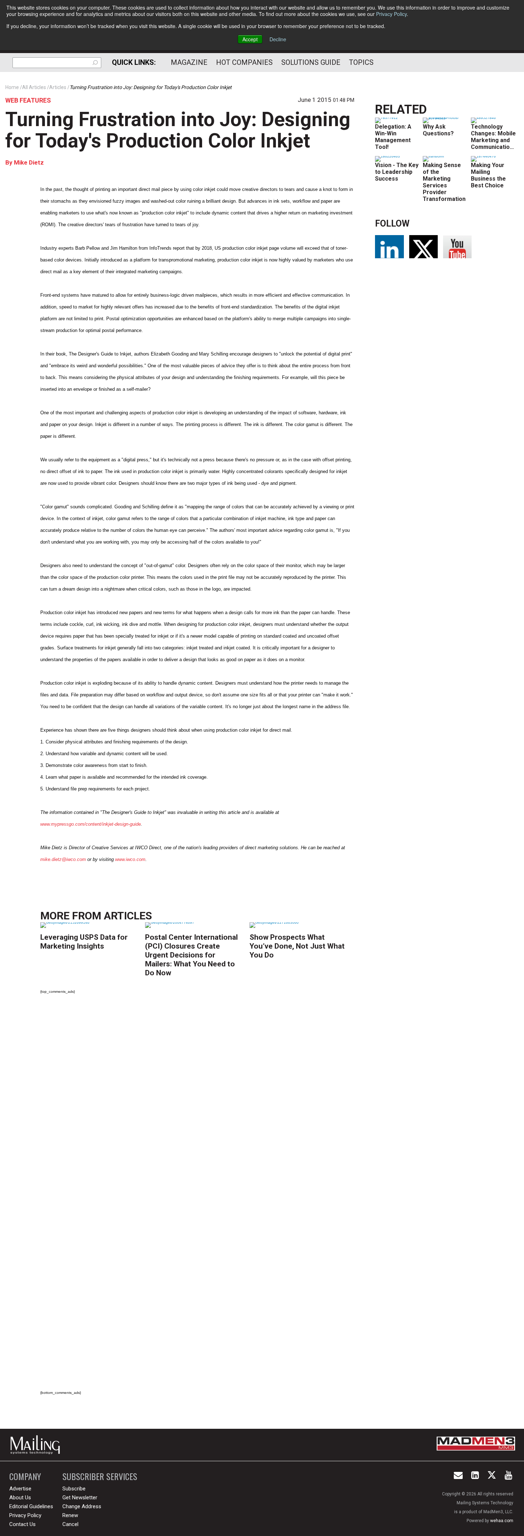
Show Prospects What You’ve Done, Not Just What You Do (297, 946)
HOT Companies (244, 62)
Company (25, 1476)
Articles (128, 915)
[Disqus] (197, 1099)
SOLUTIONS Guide (310, 62)
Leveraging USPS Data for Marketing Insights (84, 941)
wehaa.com (501, 1520)
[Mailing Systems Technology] (37, 1445)
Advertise (20, 1488)
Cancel (70, 1524)
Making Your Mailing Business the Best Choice (488, 175)
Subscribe (74, 1488)
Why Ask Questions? (438, 130)
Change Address (81, 1506)
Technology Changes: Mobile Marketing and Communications (493, 136)
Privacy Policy (391, 13)
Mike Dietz (28, 162)
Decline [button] (277, 39)
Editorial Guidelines (31, 1506)
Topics (361, 62)
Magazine (189, 62)
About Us (20, 1497)
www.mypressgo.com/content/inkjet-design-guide (90, 824)
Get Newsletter (79, 1497)
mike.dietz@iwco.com (63, 859)
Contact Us (22, 1524)
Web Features (28, 100)
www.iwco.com (130, 859)
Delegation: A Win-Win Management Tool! (393, 136)
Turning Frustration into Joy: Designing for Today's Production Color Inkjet (177, 130)
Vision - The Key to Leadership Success (396, 172)
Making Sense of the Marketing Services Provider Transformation (444, 182)
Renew (70, 1515)
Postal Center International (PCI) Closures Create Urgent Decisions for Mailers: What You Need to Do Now (191, 955)
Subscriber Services (99, 1476)
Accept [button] (250, 39)
